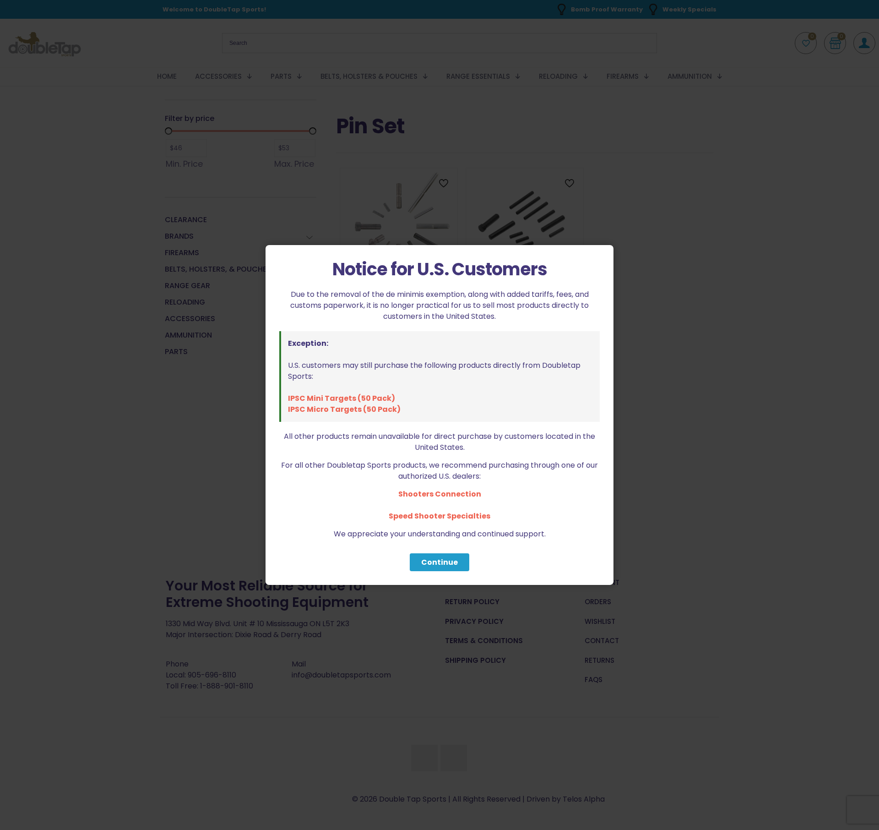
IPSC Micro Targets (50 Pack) (344, 409)
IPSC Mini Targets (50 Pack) (341, 398)
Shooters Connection (439, 494)
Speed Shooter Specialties (439, 516)
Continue (439, 562)
